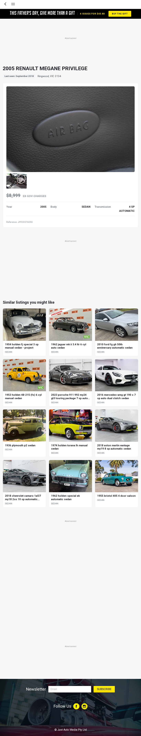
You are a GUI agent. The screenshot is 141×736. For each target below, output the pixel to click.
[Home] (70, 720)
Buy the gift (120, 14)
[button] (16, 181)
